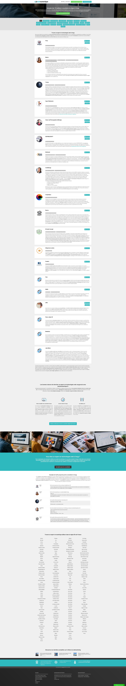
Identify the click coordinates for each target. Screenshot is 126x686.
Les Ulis (56, 611)
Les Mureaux (56, 607)
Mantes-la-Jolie (55, 629)
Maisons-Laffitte (56, 626)
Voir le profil (87, 40)
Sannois (84, 569)
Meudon (70, 538)
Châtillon (41, 591)
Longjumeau (56, 622)
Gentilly (56, 560)
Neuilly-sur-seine (70, 567)
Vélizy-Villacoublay (84, 604)
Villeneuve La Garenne (84, 613)
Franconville (56, 549)
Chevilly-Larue (41, 600)
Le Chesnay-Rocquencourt (56, 589)
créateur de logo (76, 20)
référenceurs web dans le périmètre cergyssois (67, 114)
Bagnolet (41, 556)
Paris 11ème (70, 591)
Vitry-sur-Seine (84, 631)
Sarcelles (84, 571)
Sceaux (84, 578)
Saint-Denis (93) (84, 551)
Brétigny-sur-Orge (41, 573)
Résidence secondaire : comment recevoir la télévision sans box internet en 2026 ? (84, 654)
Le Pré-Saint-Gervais (56, 600)
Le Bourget (56, 587)
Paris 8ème (70, 622)
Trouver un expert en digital (76, 1)
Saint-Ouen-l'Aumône (84, 565)
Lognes (56, 620)
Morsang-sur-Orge (70, 558)
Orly (70, 576)
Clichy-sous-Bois (41, 609)
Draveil (42, 631)
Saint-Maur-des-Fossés (84, 562)
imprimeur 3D (87, 22)
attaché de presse (46, 20)
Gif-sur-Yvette (56, 562)
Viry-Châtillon (84, 629)
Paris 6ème (70, 618)
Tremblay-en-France (84, 598)
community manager (54, 20)
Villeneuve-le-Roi (84, 615)
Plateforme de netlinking (38, 679)
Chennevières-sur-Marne (42, 598)
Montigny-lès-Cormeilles (70, 551)
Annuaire (36, 675)
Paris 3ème (70, 613)
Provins (70, 635)
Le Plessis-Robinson (56, 596)
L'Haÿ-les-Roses (55, 615)
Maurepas (55, 635)
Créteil (42, 624)
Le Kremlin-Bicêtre (56, 591)
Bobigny (41, 560)
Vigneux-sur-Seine (84, 607)
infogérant (38, 24)
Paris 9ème (70, 624)
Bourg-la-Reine (41, 571)
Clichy (42, 607)
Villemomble (84, 611)
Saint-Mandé (84, 560)
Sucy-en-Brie (84, 587)
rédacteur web (59, 24)
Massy (56, 633)
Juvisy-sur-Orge (55, 578)
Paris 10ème (70, 589)
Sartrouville (84, 573)
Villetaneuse (84, 622)
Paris (70, 587)
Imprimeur (82, 22)
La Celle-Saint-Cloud (56, 580)
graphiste (70, 22)
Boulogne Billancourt (41, 569)
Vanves (84, 602)
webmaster (63, 26)
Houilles (56, 571)
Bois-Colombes (41, 562)
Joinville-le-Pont (55, 576)
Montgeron (70, 547)
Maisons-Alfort (56, 624)
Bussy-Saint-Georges (41, 580)
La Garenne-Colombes (55, 582)
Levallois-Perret (55, 613)
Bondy (42, 565)
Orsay (70, 578)
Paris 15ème (70, 598)
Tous (41, 20)
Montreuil (70, 554)
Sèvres (84, 582)
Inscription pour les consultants (63, 467)
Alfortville (41, 540)
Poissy (70, 629)
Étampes (55, 538)
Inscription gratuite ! (87, 1)
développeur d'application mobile (62, 22)
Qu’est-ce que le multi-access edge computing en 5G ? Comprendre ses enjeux (45, 654)
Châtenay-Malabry (41, 589)
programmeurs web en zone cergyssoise (79, 146)
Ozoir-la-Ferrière (70, 582)
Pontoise (70, 633)
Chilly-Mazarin (41, 602)
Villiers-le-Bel (84, 624)
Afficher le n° (87, 103)
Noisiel (70, 571)
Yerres (84, 633)
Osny (70, 580)
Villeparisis (84, 618)
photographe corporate (45, 24)
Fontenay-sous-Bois (56, 547)
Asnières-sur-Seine (42, 547)
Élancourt (41, 635)
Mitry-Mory (70, 540)
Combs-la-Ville (41, 613)
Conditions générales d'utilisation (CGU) (41, 676)
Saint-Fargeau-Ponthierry (84, 554)
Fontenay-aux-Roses (56, 545)
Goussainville (56, 565)
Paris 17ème (70, 602)
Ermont (41, 640)
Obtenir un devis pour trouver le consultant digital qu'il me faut (63, 423)
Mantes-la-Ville (56, 631)
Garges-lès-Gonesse (56, 556)
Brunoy (42, 576)
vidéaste (88, 24)
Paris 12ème (70, 593)
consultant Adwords (62, 20)
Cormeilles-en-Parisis (41, 618)
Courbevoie (41, 622)
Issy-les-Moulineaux (56, 573)
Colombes (41, 611)
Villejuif (84, 609)
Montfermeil (70, 545)
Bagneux (41, 554)
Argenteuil (41, 545)
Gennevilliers (56, 558)
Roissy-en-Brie (84, 540)
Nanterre (70, 560)
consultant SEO (69, 20)
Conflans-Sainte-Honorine (42, 615)
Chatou (41, 593)
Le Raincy (55, 602)
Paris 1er (70, 607)
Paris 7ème (70, 620)
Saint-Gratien (84, 558)
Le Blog (63, 1)
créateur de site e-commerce (41, 22)
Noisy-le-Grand (70, 573)
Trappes (84, 596)
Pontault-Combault (70, 631)
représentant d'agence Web (80, 24)
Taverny (84, 591)
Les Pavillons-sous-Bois (56, 609)
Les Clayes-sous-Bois (55, 604)
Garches (56, 554)
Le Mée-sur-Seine (56, 593)
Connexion (68, 1)
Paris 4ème (70, 615)
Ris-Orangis (84, 538)
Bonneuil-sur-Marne (41, 567)
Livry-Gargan (56, 618)
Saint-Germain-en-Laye (84, 556)
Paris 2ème (70, 611)
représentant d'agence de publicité (69, 24)
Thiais (84, 593)
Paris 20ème (70, 609)
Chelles (41, 596)
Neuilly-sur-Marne (70, 565)
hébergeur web (76, 22)
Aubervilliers (42, 551)
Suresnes (84, 589)
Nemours (70, 562)
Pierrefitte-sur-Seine (70, 626)
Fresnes (56, 551)
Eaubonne (41, 633)
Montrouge (70, 556)
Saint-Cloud (84, 547)
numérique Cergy (56, 679)
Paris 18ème (70, 604)
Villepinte (84, 620)
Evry (56, 540)
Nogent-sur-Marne (70, 569)
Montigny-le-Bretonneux (70, 549)
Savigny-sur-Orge (84, 576)
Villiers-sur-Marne (84, 626)
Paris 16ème (70, 600)
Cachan (41, 582)
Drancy (42, 629)
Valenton (84, 600)
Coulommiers (41, 620)
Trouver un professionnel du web (63, 13)
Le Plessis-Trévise (56, 598)
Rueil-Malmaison (84, 545)
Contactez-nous (37, 681)
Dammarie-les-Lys (41, 626)
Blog (36, 680)
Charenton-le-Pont (42, 587)
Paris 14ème (70, 596)
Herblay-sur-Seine (56, 569)
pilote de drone (53, 24)
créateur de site (83, 20)
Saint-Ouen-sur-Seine (84, 567)
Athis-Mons (41, 549)
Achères (41, 538)
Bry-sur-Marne (41, 578)
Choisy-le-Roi (42, 604)
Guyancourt (56, 567)
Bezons (41, 558)
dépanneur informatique (52, 22)
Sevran (84, 580)
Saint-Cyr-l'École (84, 549)
